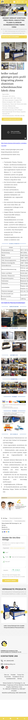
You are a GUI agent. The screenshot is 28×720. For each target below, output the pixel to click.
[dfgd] (4, 532)
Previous (2, 612)
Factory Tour (20, 674)
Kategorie (10, 29)
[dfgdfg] (8, 532)
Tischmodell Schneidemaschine (20, 29)
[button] (11, 14)
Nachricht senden (10, 580)
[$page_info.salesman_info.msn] (2, 532)
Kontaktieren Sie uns (18, 676)
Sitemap (19, 678)
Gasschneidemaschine (7, 521)
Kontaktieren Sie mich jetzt (12, 119)
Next (26, 612)
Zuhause (5, 29)
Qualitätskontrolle (11, 678)
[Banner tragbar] (14, 9)
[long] (2, 667)
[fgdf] (6, 532)
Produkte (13, 674)
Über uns (6, 674)
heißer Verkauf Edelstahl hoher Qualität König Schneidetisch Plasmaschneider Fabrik (14, 626)
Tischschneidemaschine (19, 521)
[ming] (6, 667)
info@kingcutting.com (9, 664)
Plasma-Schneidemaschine (15, 518)
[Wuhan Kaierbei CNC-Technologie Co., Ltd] (2, 2)
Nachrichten (7, 676)
